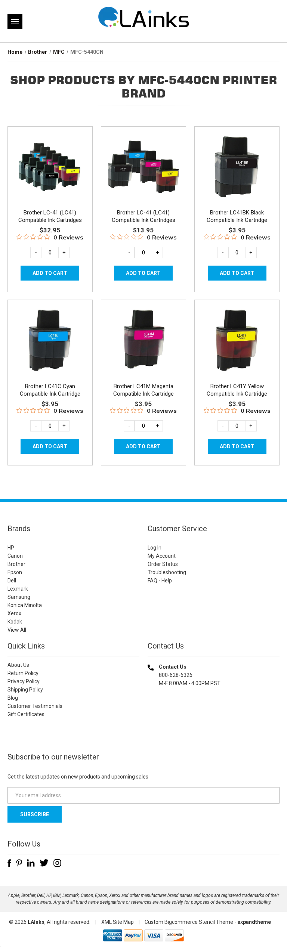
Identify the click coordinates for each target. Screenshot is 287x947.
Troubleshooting (167, 572)
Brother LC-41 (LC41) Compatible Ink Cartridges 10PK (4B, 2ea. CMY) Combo (50, 220)
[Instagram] (57, 863)
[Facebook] (9, 863)
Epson (14, 572)
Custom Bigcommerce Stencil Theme (189, 922)
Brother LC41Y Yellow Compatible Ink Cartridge (237, 390)
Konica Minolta (24, 605)
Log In (154, 548)
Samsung (18, 597)
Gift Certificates (25, 714)
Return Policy (22, 673)
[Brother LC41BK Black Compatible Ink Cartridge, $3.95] (236, 166)
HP (10, 548)
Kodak (14, 622)
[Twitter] (44, 863)
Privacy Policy (23, 681)
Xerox (14, 613)
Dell (11, 581)
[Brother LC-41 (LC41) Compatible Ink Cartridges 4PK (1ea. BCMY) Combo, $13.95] (143, 166)
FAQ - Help (160, 581)
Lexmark (17, 589)
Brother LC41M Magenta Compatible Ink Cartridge (143, 390)
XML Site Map (117, 922)
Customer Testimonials (34, 706)
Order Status (163, 564)
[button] (213, 731)
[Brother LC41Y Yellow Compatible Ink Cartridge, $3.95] (236, 340)
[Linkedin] (31, 863)
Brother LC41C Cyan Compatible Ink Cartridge (50, 390)
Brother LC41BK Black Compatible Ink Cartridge (237, 216)
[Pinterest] (19, 863)
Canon (15, 556)
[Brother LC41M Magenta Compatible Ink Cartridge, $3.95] (143, 340)
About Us (18, 665)
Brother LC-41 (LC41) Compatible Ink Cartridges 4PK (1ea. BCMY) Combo (143, 220)
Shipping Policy (25, 690)
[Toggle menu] (14, 21)
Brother (16, 564)
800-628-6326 (175, 675)
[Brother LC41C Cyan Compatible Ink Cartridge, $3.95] (50, 340)
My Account (162, 556)
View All (16, 630)
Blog (12, 698)
